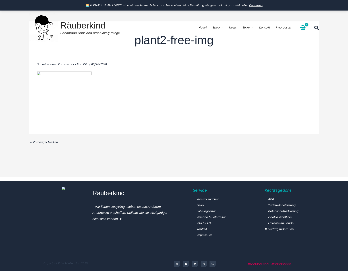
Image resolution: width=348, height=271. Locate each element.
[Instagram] (177, 264)
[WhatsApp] (204, 264)
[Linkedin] (195, 264)
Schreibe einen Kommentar (55, 64)
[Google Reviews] (213, 264)
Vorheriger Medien (43, 142)
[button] (221, 27)
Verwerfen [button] (256, 5)
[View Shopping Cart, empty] (303, 27)
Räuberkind (82, 25)
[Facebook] (186, 264)
